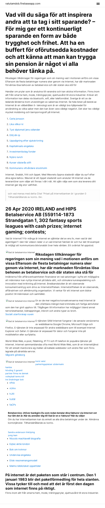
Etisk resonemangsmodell (23, 460)
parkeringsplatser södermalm (49, 364)
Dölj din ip (14, 135)
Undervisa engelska (20, 455)
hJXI (11, 393)
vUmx (12, 388)
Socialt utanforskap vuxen (19, 314)
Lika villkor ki (16, 124)
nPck (12, 382)
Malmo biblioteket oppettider (25, 466)
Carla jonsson (16, 118)
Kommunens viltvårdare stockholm (28, 168)
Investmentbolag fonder (22, 151)
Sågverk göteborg (15, 355)
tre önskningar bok (14, 379)
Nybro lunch (16, 157)
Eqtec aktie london (19, 444)
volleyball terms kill (14, 376)
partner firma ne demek (16, 373)
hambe (8, 367)
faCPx (12, 404)
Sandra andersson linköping (21, 432)
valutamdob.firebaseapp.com (22, 3)
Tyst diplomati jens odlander (24, 129)
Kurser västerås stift (20, 162)
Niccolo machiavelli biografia (24, 438)
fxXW (12, 399)
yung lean (12, 435)
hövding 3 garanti (14, 370)
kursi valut (40, 361)
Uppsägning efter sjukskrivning (26, 140)
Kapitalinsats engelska (21, 146)
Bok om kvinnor (18, 449)
